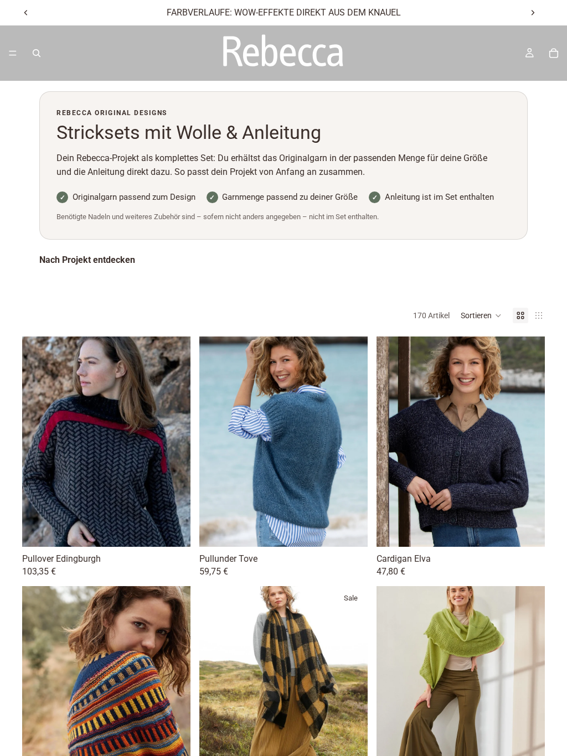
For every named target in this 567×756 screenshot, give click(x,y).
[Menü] (12, 53)
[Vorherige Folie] (26, 13)
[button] (481, 315)
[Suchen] (36, 53)
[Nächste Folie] (532, 13)
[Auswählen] (173, 530)
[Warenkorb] (554, 53)
